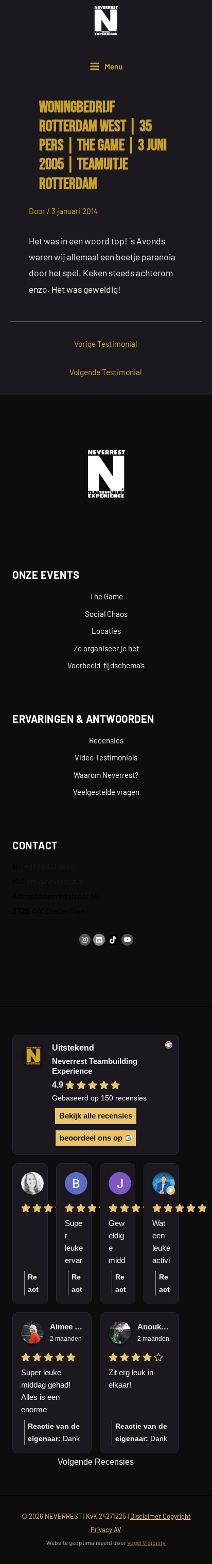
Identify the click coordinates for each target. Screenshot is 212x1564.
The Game (106, 596)
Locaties (106, 630)
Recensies (106, 740)
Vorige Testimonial (105, 343)
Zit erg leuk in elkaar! (131, 1378)
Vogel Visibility (146, 1542)
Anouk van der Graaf (153, 1326)
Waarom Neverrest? (106, 774)
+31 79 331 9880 (49, 866)
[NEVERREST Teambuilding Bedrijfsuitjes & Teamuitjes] (106, 20)
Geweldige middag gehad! (117, 1243)
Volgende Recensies (96, 1462)
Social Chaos (106, 613)
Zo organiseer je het (106, 648)
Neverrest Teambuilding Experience (94, 1066)
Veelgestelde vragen (106, 791)
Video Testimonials (106, 757)
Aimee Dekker (66, 1326)
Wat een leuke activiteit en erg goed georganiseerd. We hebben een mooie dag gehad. (161, 1243)
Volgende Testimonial (105, 372)
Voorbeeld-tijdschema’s (106, 665)
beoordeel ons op (91, 1137)
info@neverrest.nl (55, 881)
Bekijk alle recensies (95, 1115)
